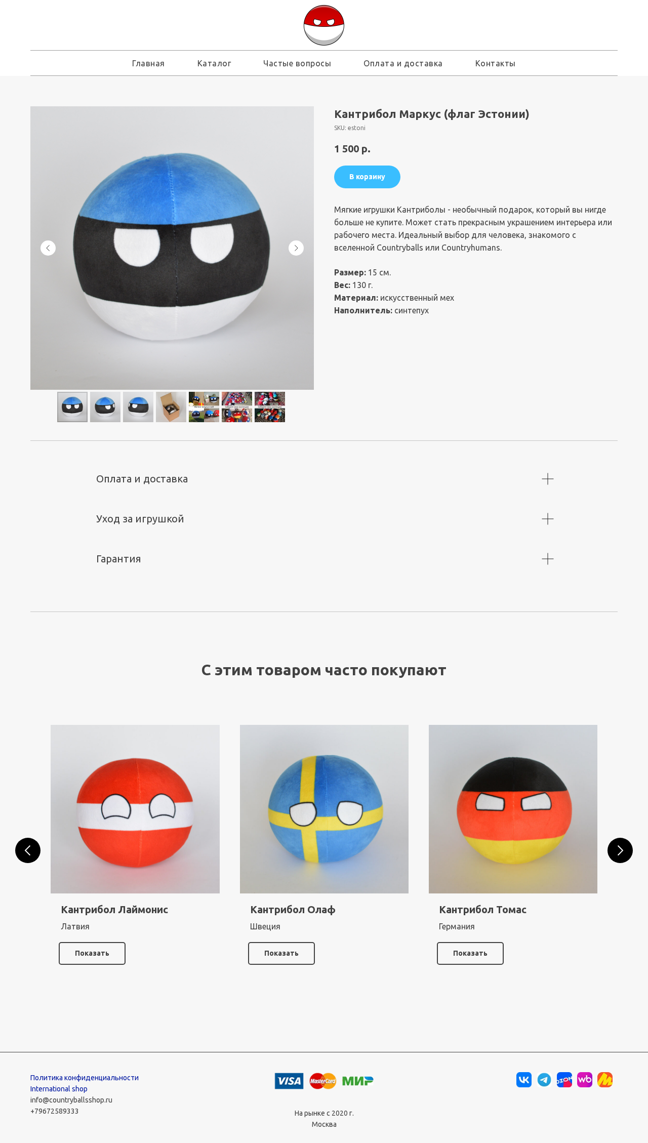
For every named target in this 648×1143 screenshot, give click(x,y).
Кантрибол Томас (482, 909)
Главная (148, 63)
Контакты (495, 63)
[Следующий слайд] (296, 248)
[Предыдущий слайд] (48, 248)
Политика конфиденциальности (84, 1078)
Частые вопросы (297, 63)
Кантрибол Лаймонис (114, 909)
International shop (59, 1089)
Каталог (214, 63)
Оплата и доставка (403, 63)
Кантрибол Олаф (293, 909)
